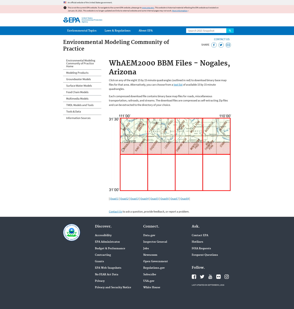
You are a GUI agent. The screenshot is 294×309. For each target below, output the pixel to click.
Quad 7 (174, 198)
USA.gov (148, 281)
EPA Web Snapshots (108, 268)
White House (151, 287)
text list (178, 84)
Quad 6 (164, 198)
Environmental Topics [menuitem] (81, 30)
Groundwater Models (78, 79)
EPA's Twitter (202, 276)
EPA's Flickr (218, 276)
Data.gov (149, 235)
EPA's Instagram (226, 276)
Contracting (103, 255)
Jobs (146, 248)
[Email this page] (228, 45)
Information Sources (78, 118)
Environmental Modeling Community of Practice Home (80, 63)
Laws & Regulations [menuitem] (117, 30)
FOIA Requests (201, 248)
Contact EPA (200, 235)
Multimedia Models (77, 98)
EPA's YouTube (210, 276)
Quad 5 (154, 198)
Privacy (100, 281)
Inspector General (155, 241)
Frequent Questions (205, 255)
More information (179, 10)
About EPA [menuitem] (146, 30)
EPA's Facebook (194, 276)
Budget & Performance (110, 248)
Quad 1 (114, 198)
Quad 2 (124, 198)
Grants (99, 261)
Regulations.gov (154, 268)
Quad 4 (144, 198)
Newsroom (150, 255)
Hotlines (197, 241)
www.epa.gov (148, 7)
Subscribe (149, 274)
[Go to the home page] (71, 20)
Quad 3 (134, 198)
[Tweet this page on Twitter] (221, 45)
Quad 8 (184, 198)
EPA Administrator (107, 241)
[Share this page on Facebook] (214, 45)
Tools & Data (73, 111)
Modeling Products (77, 73)
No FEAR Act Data (106, 274)
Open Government (155, 261)
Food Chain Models (77, 92)
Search (230, 30)
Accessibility (103, 235)
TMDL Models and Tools (80, 105)
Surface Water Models (79, 85)
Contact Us (222, 39)
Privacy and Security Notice (113, 287)
